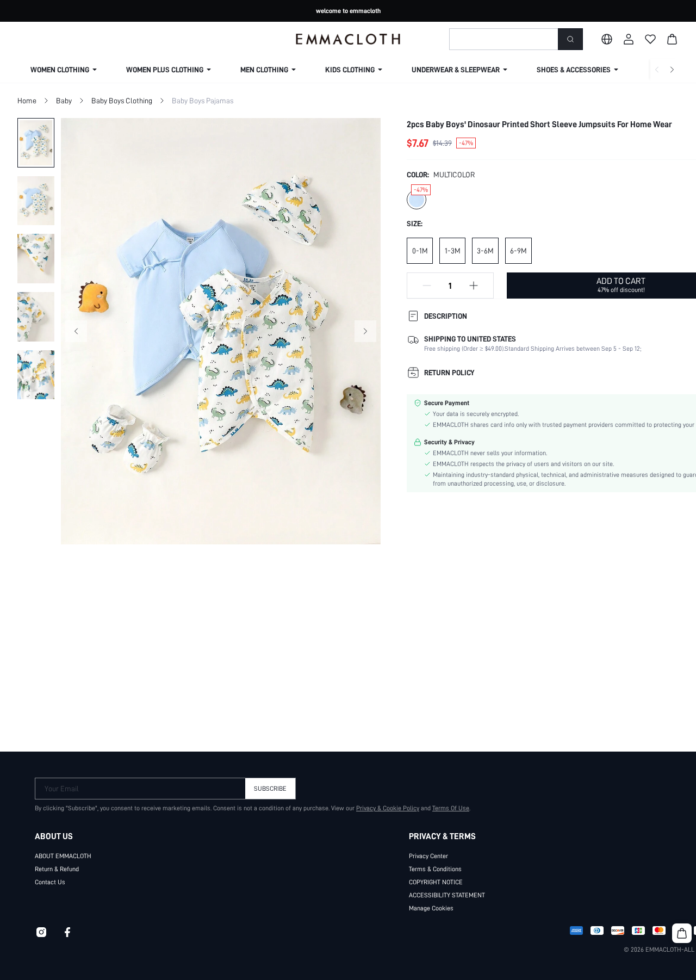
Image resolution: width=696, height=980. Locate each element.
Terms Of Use (450, 808)
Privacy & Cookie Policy (387, 808)
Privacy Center (428, 856)
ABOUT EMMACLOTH (63, 856)
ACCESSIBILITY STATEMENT (447, 895)
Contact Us (50, 882)
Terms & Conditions (435, 869)
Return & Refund (57, 869)
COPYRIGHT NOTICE (436, 882)
